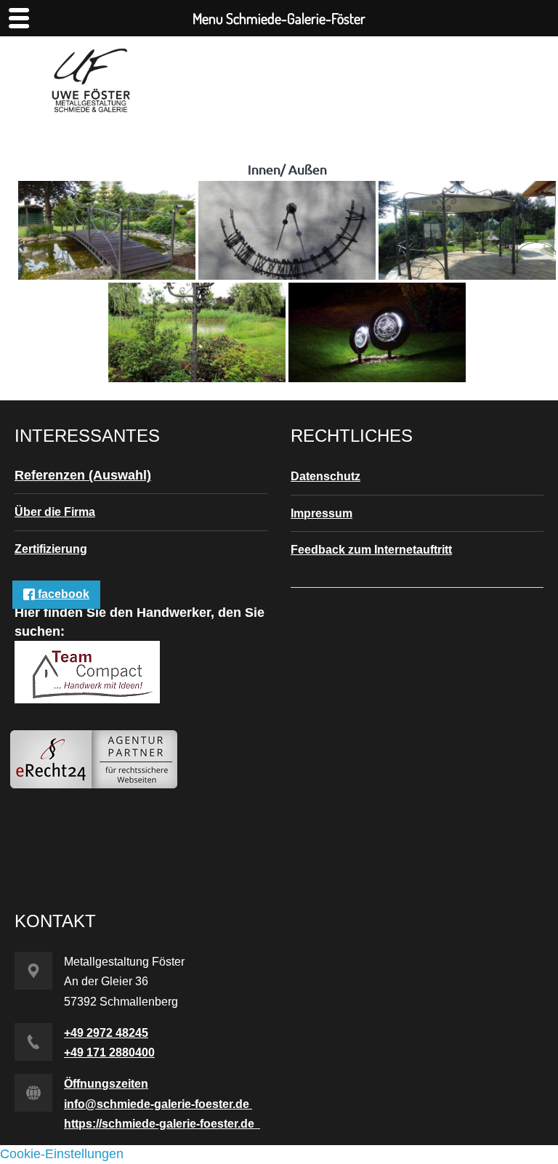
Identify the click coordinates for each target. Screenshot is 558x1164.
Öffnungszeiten (106, 1084)
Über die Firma (55, 512)
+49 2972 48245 (106, 1033)
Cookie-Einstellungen (62, 1154)
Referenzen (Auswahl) (83, 475)
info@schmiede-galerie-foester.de (158, 1104)
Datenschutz (325, 476)
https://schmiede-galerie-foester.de (162, 1123)
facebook (62, 594)
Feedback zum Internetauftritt (371, 549)
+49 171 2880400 (109, 1052)
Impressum (321, 513)
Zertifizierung (51, 549)
